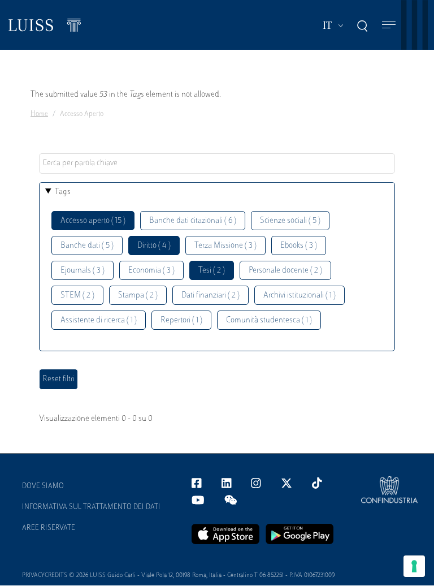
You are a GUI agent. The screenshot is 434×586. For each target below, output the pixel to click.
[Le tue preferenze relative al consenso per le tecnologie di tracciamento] (414, 566)
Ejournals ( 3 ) (82, 270)
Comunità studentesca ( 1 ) (269, 320)
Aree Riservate (48, 528)
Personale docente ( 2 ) (285, 270)
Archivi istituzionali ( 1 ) (299, 295)
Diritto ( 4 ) (154, 246)
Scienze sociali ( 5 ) (290, 221)
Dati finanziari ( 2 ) (210, 295)
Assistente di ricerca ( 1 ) (98, 320)
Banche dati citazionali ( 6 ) (192, 221)
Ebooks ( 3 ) (298, 246)
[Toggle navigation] (389, 25)
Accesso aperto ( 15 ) (92, 221)
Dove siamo (43, 486)
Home (39, 114)
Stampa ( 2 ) (138, 295)
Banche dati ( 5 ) (87, 246)
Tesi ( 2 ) (211, 270)
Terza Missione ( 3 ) (225, 246)
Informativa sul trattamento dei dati (91, 507)
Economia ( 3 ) (151, 270)
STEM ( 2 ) (77, 295)
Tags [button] (63, 192)
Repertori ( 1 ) (181, 320)
